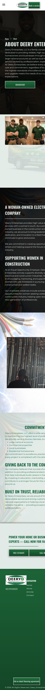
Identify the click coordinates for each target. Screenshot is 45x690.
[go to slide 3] (43, 384)
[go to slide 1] (39, 384)
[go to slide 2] (41, 384)
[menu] (3, 4)
